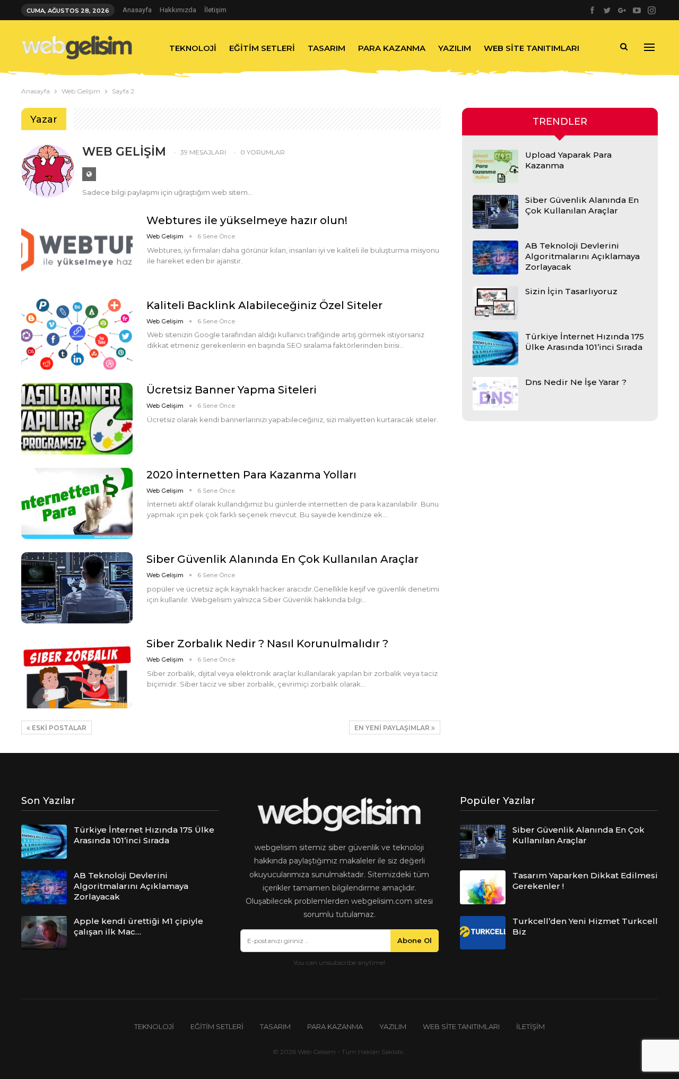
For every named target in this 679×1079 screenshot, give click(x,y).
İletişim (215, 10)
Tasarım (326, 48)
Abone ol (414, 940)
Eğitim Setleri (262, 48)
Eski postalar (58, 728)
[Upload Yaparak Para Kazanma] (495, 167)
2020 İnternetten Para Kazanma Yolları (251, 474)
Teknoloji (192, 48)
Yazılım (454, 48)
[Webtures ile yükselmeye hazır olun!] (77, 249)
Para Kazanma (391, 48)
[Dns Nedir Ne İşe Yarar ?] (495, 394)
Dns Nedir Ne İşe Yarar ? (575, 382)
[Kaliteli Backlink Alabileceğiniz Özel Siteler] (77, 334)
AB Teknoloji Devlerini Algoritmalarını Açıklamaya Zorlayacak (582, 256)
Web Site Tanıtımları (531, 48)
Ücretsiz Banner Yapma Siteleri (231, 389)
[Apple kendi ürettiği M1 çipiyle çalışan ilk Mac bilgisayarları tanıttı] (44, 933)
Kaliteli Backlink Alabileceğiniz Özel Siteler (264, 305)
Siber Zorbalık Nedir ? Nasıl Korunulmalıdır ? (267, 643)
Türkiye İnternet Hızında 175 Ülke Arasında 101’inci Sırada (584, 341)
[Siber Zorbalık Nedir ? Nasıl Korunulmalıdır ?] (77, 672)
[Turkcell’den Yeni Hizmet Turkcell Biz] (483, 933)
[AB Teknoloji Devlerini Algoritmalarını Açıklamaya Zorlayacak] (495, 258)
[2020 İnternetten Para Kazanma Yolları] (77, 503)
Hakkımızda (178, 10)
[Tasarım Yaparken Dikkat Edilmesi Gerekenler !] (483, 887)
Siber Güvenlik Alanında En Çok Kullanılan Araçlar (282, 559)
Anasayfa (137, 10)
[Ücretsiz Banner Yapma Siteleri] (77, 418)
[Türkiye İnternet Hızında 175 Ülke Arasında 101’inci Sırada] (495, 348)
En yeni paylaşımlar (392, 728)
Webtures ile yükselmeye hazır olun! (246, 220)
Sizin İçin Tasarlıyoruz (571, 291)
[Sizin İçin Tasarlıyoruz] (495, 303)
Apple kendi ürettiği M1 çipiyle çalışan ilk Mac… (138, 926)
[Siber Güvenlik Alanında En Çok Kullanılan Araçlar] (77, 587)
